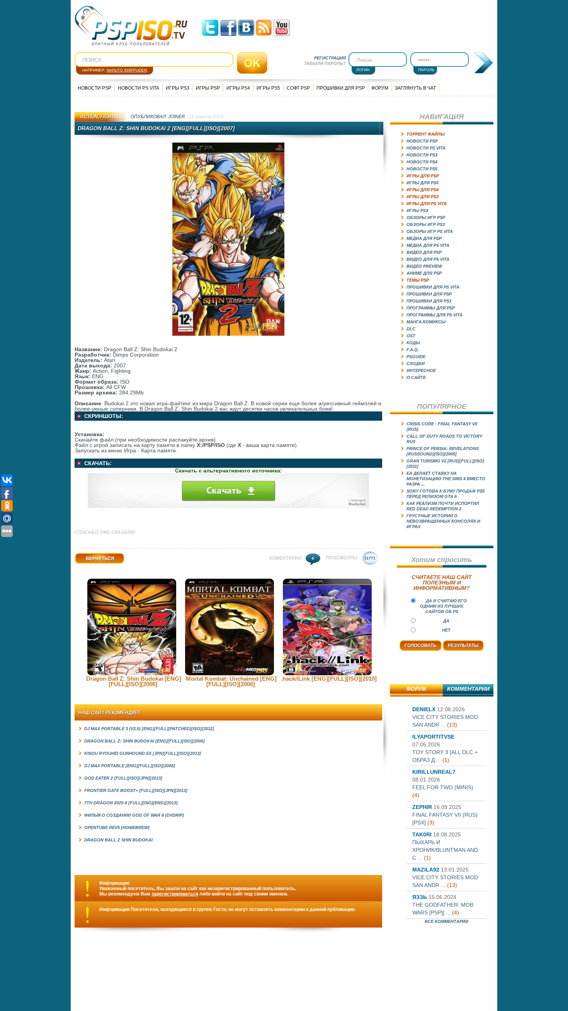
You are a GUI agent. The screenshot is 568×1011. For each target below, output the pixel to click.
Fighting (111, 116)
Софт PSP (298, 88)
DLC (410, 328)
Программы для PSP (430, 308)
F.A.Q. (412, 349)
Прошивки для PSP (340, 88)
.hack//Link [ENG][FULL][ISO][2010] (329, 678)
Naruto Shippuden (127, 70)
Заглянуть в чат (415, 88)
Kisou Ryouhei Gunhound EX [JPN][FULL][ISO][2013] (142, 753)
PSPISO (131, 25)
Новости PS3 (421, 155)
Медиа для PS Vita (427, 245)
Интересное (421, 370)
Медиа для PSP (424, 238)
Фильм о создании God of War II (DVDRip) (134, 815)
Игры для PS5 (422, 182)
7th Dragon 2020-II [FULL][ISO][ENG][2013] (131, 802)
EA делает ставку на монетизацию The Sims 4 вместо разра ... (445, 478)
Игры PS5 (268, 88)
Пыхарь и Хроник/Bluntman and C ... (445, 850)
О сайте (416, 377)
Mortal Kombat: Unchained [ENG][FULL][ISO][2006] (231, 681)
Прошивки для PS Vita (432, 287)
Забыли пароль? (325, 63)
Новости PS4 (421, 162)
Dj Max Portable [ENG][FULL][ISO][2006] (129, 765)
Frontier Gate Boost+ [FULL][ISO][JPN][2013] (135, 790)
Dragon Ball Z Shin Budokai (118, 840)
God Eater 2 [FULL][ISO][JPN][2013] (123, 778)
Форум (379, 88)
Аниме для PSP (424, 273)
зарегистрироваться (174, 894)
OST (410, 335)
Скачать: (98, 463)
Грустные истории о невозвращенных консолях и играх (443, 521)
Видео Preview (424, 266)
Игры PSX (417, 210)
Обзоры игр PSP (425, 217)
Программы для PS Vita (434, 315)
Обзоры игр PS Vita (429, 231)
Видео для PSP (424, 252)
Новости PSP (94, 88)
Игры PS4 (238, 88)
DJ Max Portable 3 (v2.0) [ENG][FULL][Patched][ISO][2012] (149, 728)
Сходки (415, 363)
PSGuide (415, 356)
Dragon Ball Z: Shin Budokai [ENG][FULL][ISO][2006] (133, 681)
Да (446, 620)
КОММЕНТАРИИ (468, 689)
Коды (413, 342)
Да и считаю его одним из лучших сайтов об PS (443, 606)
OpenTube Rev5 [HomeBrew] (117, 827)
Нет (446, 630)
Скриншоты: (103, 416)
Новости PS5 (421, 169)
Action (89, 116)
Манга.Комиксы (426, 321)
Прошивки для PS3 (428, 301)
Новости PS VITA (138, 88)
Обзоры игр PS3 (425, 224)
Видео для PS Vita (427, 259)
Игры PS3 (177, 88)
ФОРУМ (416, 689)
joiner (176, 116)
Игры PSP (208, 88)
